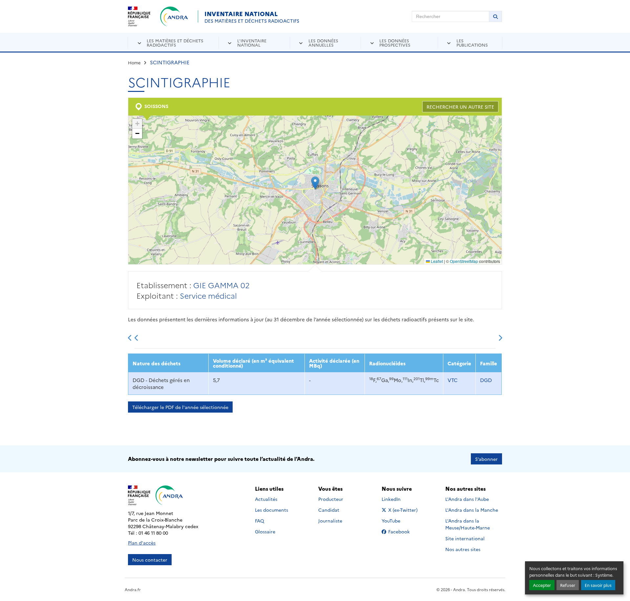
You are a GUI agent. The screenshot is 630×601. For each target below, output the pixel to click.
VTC (452, 379)
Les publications (472, 42)
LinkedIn (398, 499)
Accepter (542, 585)
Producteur (330, 499)
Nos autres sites (462, 549)
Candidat (328, 509)
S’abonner (486, 459)
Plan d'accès (142, 542)
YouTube (398, 520)
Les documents (271, 509)
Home (134, 62)
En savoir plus (598, 585)
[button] (315, 183)
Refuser (567, 585)
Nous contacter (149, 559)
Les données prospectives (394, 42)
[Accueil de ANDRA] (174, 16)
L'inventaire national (251, 42)
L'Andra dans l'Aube (467, 499)
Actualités (266, 499)
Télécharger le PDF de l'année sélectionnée (180, 407)
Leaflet (436, 261)
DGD (486, 379)
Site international (465, 538)
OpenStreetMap (464, 261)
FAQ (259, 520)
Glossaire (265, 531)
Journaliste (330, 520)
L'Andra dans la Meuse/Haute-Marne (467, 524)
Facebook (403, 531)
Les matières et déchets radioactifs (175, 42)
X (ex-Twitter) (403, 509)
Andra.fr (133, 589)
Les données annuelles (323, 42)
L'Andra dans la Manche (471, 509)
